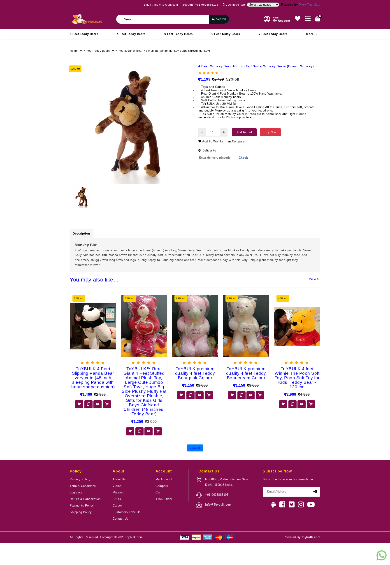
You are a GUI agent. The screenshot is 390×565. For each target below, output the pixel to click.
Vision (117, 486)
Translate (313, 4)
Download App (235, 4)
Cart (158, 492)
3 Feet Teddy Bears (84, 34)
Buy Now (270, 132)
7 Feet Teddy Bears (273, 34)
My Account (164, 479)
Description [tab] (81, 233)
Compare (237, 141)
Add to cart (244, 132)
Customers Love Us (127, 512)
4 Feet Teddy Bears (131, 34)
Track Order (164, 499)
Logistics (76, 492)
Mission (118, 492)
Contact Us (120, 518)
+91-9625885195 (216, 494)
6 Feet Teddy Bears (225, 34)
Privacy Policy (80, 479)
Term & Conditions (83, 486)
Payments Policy (82, 505)
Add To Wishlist (213, 141)
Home (74, 50)
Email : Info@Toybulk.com (161, 4)
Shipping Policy (81, 512)
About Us (119, 479)
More (309, 34)
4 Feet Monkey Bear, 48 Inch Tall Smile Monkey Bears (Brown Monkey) (163, 50)
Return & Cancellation (85, 499)
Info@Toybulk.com (218, 504)
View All (314, 279)
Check (243, 157)
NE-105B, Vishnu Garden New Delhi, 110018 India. (226, 482)
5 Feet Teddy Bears (178, 34)
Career (117, 505)
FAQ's (117, 499)
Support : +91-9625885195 (200, 4)
